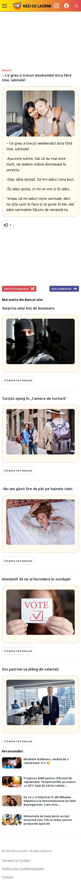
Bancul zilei (34, 300)
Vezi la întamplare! (16, 288)
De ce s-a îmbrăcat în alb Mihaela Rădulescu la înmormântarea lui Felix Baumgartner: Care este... (50, 800)
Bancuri (7, 70)
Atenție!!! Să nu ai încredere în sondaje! (36, 579)
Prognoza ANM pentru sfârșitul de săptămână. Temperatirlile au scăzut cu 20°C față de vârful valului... (50, 781)
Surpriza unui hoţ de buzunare (28, 308)
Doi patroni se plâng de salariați (30, 669)
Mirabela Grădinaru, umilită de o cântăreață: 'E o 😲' (46, 761)
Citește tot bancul (18, 380)
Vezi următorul (61, 288)
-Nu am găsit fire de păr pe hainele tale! (37, 488)
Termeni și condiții (16, 861)
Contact (7, 877)
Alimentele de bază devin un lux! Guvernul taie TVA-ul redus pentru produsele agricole (48, 819)
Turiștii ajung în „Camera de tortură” (34, 398)
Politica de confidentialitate (23, 869)
